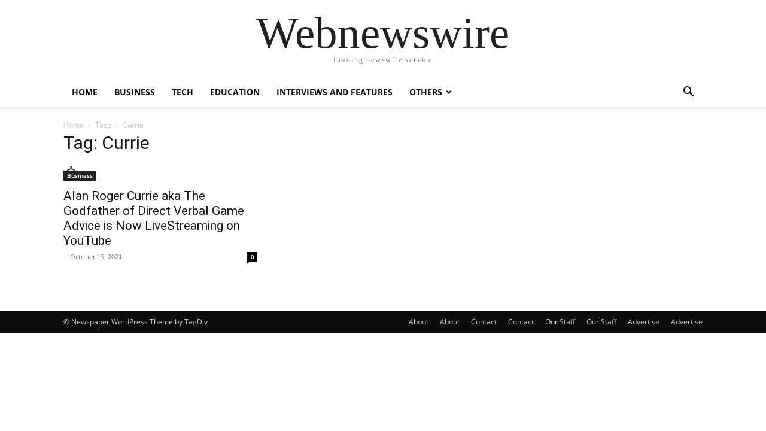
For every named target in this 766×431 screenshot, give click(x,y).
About (418, 322)
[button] (688, 93)
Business (134, 92)
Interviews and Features (334, 92)
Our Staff (560, 322)
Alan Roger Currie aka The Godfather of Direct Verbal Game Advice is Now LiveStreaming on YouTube (153, 218)
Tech (182, 92)
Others (425, 92)
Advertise (643, 322)
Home (85, 92)
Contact (484, 322)
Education (235, 92)
